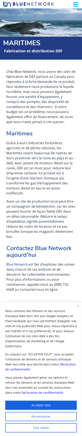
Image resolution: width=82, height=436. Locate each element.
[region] (41, 369)
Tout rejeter (41, 428)
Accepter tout (41, 405)
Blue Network (17, 264)
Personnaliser (41, 416)
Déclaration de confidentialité (42, 393)
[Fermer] (77, 305)
